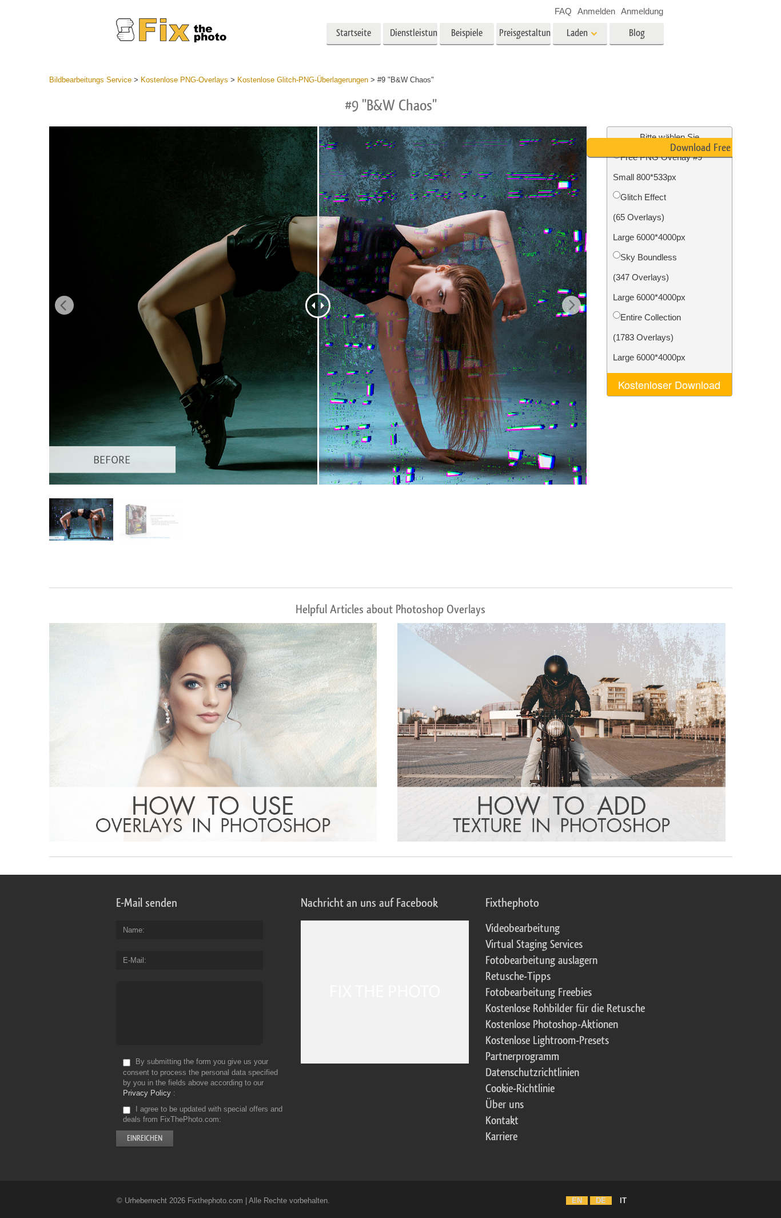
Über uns (504, 1104)
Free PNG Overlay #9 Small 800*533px (657, 167)
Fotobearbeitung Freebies (538, 992)
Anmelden (596, 11)
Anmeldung (642, 11)
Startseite (353, 33)
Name (132, 930)
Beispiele (467, 33)
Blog (637, 33)
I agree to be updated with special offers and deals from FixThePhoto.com (202, 1114)
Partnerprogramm (522, 1056)
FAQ (563, 11)
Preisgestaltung (525, 33)
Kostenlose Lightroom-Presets (547, 1040)
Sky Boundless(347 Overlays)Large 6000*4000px (649, 277)
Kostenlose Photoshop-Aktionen (551, 1024)
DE (601, 1200)
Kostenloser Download (669, 384)
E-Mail (133, 960)
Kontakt (502, 1120)
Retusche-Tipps (518, 976)
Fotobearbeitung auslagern (541, 960)
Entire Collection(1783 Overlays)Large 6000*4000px (649, 337)
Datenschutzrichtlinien (532, 1072)
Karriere (501, 1136)
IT (623, 1200)
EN (577, 1200)
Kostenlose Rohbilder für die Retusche (565, 1008)
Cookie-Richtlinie (520, 1088)
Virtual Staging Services (534, 944)
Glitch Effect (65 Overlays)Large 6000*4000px (649, 217)
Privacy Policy (147, 1093)
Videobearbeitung (522, 928)
